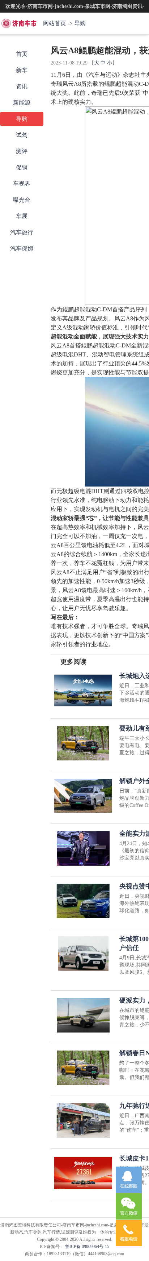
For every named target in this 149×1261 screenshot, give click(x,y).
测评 (21, 151)
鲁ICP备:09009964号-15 (86, 1246)
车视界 (21, 184)
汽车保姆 (21, 248)
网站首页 (54, 23)
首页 (21, 54)
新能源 (21, 102)
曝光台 (21, 200)
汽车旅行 (21, 232)
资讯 (21, 86)
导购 (80, 23)
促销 (21, 167)
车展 (21, 216)
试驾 (21, 135)
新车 (21, 70)
